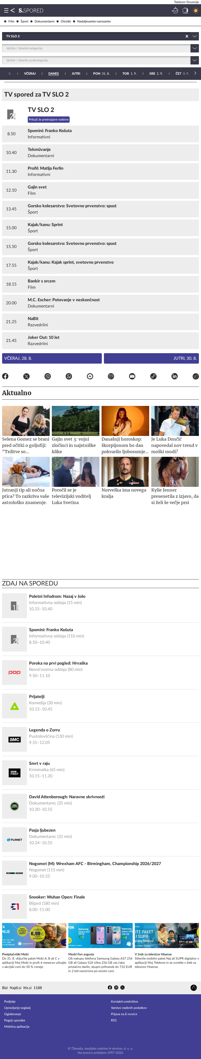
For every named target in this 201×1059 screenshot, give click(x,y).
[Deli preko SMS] (111, 377)
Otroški (66, 21)
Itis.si (27, 988)
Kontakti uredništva (124, 1001)
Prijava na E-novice (124, 1014)
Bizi (5, 988)
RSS (114, 1020)
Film (11, 21)
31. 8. (101, 73)
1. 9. (129, 73)
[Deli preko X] (26, 377)
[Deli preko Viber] (47, 377)
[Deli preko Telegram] (196, 377)
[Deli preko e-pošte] (132, 377)
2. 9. (156, 73)
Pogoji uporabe (14, 1020)
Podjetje (9, 1001)
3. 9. (182, 73)
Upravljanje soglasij (17, 1007)
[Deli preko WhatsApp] (69, 377)
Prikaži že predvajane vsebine (49, 119)
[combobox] (6, 36)
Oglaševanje (12, 1014)
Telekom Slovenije (186, 2)
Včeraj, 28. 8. (18, 358)
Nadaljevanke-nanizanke (94, 21)
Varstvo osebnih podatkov (129, 1007)
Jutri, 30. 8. (185, 358)
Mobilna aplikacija (16, 1026)
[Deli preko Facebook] (5, 377)
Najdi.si (15, 988)
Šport (24, 21)
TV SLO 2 (41, 110)
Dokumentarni (44, 21)
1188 (38, 988)
